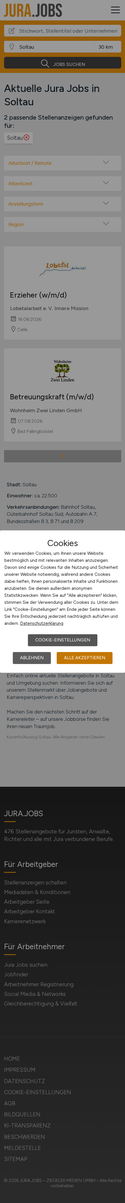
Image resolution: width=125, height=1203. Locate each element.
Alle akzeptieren (84, 657)
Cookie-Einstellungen (62, 640)
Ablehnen (32, 657)
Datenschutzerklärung (41, 623)
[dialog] (62, 601)
